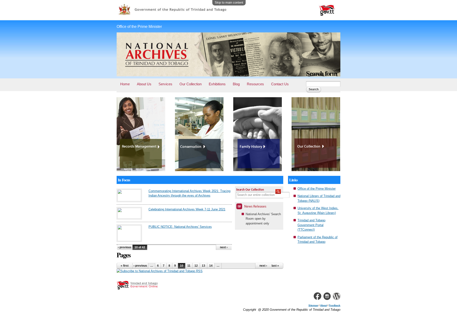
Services (165, 84)
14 (211, 265)
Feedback (334, 305)
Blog (236, 84)
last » (275, 265)
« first (125, 265)
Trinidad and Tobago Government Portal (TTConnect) (311, 224)
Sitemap (313, 305)
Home (125, 84)
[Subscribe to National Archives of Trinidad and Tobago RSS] (160, 271)
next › (224, 247)
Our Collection (190, 84)
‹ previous (124, 247)
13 (203, 265)
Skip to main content (229, 2)
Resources (255, 84)
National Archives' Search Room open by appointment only (263, 218)
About (323, 305)
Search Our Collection (250, 189)
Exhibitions (217, 84)
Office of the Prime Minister (317, 188)
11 (188, 265)
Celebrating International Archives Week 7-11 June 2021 (187, 209)
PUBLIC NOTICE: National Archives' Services (180, 227)
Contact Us (280, 84)
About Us (144, 84)
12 (196, 265)
